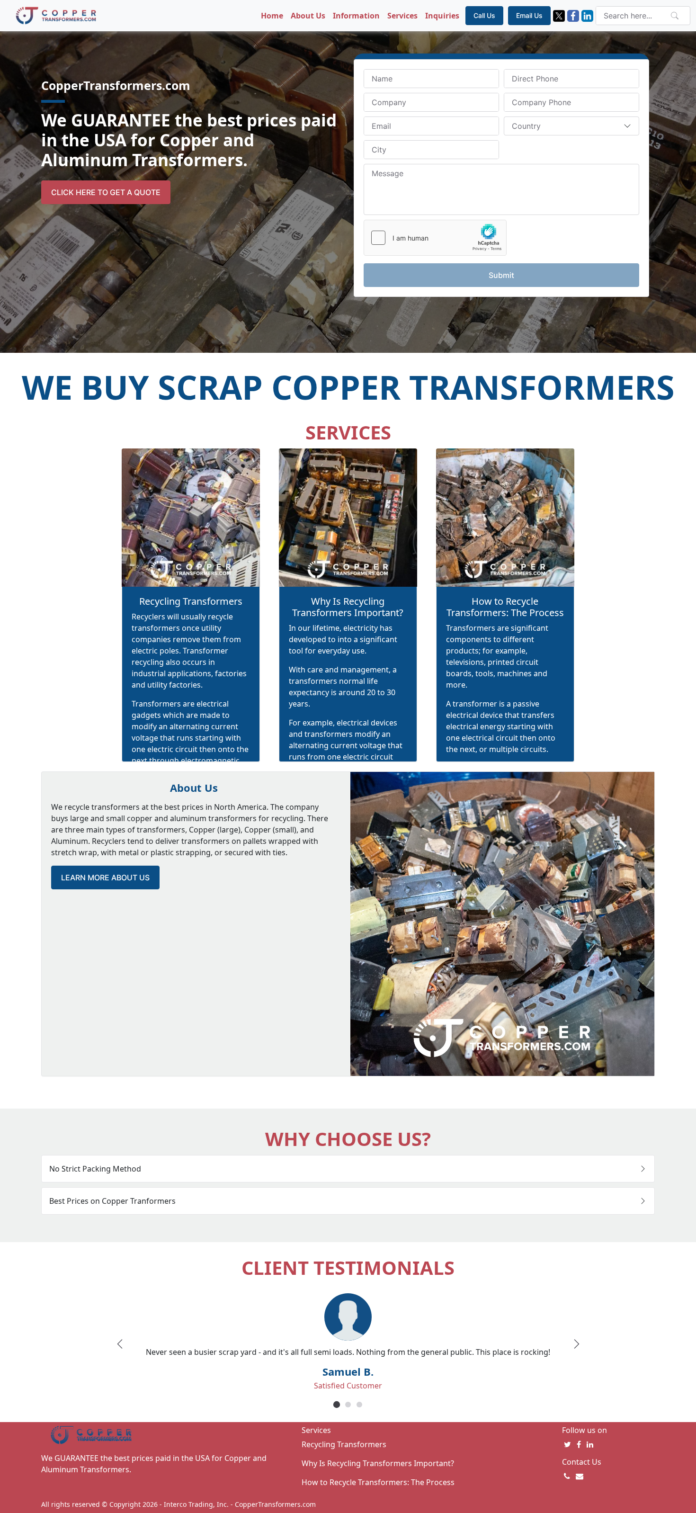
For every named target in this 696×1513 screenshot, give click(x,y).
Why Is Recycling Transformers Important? (347, 607)
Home (272, 15)
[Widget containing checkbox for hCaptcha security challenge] (435, 238)
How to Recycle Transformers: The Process (505, 607)
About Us (308, 15)
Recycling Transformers (190, 601)
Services (402, 15)
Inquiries (442, 15)
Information (356, 15)
